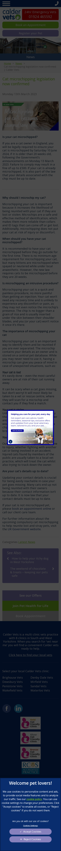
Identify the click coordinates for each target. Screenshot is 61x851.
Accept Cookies (32, 831)
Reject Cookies (32, 839)
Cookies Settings (30, 825)
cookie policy (34, 799)
